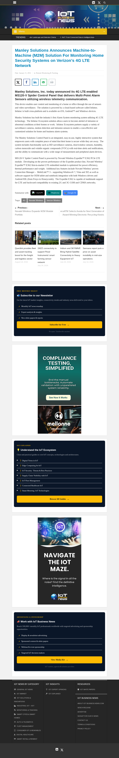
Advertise (81, 712)
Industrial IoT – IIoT (25, 706)
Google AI (72, 193)
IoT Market (22, 694)
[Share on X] (18, 82)
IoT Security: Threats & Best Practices (36, 471)
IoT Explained (55, 694)
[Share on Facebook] (26, 82)
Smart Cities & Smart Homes (24, 716)
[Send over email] (43, 82)
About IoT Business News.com (90, 703)
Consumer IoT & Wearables (29, 730)
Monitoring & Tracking (27, 710)
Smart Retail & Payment (27, 739)
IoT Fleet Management (30, 481)
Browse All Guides (59, 499)
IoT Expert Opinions (57, 689)
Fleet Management (25, 726)
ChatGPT (39, 193)
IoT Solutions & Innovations (22, 699)
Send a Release (84, 707)
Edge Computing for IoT (31, 465)
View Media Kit (59, 660)
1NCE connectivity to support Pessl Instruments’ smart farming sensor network (47, 255)
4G (24, 200)
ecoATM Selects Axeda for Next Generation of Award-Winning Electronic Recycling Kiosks (82, 211)
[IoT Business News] (59, 16)
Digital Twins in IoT (29, 460)
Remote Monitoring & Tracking (47, 73)
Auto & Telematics (25, 722)
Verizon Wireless (54, 200)
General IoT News (25, 689)
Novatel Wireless (36, 200)
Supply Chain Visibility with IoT (34, 475)
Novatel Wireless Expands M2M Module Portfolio (34, 211)
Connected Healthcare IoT (31, 485)
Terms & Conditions (86, 724)
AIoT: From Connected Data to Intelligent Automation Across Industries (77, 37)
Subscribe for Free (59, 324)
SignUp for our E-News (87, 716)
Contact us (82, 720)
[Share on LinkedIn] (35, 82)
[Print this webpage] (52, 82)
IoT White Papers (87, 689)
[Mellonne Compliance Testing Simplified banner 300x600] (59, 390)
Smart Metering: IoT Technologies (34, 491)
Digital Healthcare (25, 734)
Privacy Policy (83, 729)
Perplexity (55, 193)
